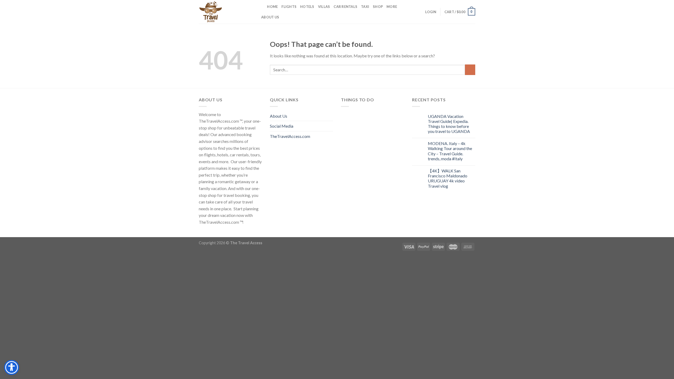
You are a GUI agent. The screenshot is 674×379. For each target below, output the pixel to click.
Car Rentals (345, 6)
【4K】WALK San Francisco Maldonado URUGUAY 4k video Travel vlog (447, 178)
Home (272, 6)
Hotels (307, 6)
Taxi (365, 6)
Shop (378, 6)
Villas (324, 6)
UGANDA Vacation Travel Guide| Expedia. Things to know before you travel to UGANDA (449, 124)
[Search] (261, 7)
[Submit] (470, 69)
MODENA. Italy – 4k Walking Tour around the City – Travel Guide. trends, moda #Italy (450, 151)
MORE (391, 6)
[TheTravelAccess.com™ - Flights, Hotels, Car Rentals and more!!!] (225, 12)
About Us (270, 17)
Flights (288, 6)
